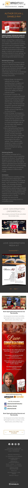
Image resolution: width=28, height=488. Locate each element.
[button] (3, 4)
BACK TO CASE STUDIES (14, 432)
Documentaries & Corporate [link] (13, 459)
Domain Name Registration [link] (14, 468)
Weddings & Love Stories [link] (14, 466)
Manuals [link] (14, 470)
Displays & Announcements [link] (14, 462)
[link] (14, 4)
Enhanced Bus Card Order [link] (14, 473)
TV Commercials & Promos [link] (14, 456)
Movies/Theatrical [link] (14, 454)
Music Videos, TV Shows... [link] (14, 464)
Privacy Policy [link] (14, 475)
